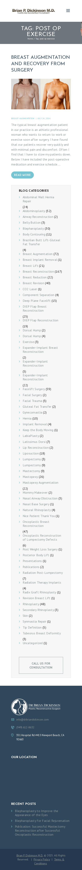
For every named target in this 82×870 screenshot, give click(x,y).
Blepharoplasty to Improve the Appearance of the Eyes (36, 813)
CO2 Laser (30, 289)
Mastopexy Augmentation (41, 482)
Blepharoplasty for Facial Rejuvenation (42, 821)
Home (30, 39)
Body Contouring (34, 234)
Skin (25, 616)
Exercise (28, 342)
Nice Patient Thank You (39, 516)
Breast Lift (30, 266)
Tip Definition (32, 627)
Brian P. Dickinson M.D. (30, 855)
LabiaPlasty (31, 436)
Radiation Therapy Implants (42, 582)
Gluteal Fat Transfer (37, 407)
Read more (22, 175)
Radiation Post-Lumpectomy (43, 573)
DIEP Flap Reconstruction (41, 320)
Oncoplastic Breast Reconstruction (36, 524)
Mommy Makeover (35, 492)
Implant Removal (35, 424)
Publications (31, 567)
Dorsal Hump (32, 330)
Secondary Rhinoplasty (38, 610)
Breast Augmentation (22, 118)
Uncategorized (33, 643)
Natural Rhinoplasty (37, 510)
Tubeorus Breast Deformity (42, 633)
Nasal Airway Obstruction (40, 498)
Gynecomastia (32, 412)
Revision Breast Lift (37, 598)
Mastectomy (31, 471)
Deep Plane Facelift (37, 301)
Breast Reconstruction (38, 271)
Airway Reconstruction (38, 217)
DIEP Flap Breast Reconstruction (35, 308)
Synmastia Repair (34, 621)
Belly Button (32, 222)
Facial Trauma (32, 401)
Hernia (27, 418)
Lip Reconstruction (36, 447)
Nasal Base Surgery (36, 504)
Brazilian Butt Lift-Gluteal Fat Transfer (41, 242)
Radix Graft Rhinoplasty (39, 592)
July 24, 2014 (44, 118)
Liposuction (31, 453)
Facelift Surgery (34, 389)
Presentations (32, 561)
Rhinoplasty (31, 604)
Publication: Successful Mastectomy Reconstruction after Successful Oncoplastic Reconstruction (40, 830)
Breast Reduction (35, 277)
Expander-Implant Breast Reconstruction (40, 350)
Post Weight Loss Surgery (40, 549)
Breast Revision (33, 283)
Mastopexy (30, 477)
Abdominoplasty (34, 211)
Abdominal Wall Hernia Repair (38, 199)
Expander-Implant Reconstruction (35, 363)
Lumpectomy (32, 459)
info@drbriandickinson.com (32, 719)
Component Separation (39, 295)
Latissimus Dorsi (34, 442)
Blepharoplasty (33, 228)
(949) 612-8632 (25, 727)
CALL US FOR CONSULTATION (41, 665)
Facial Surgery (32, 395)
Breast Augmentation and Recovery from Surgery (40, 64)
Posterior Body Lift (36, 555)
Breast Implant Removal (40, 260)
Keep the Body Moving (38, 430)
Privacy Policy (42, 859)
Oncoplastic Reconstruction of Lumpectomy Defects (42, 537)
